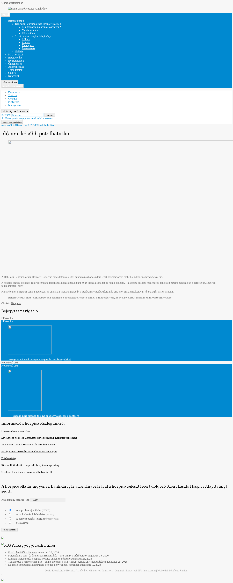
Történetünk (28, 33)
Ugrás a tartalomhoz (12, 2)
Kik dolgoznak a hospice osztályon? (41, 27)
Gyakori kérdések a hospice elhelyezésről (26, 471)
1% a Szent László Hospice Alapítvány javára (28, 444)
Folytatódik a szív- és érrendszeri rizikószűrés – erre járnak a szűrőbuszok (47, 555)
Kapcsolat (13, 75)
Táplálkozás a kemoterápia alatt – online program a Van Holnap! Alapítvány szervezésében (57, 561)
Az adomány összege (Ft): (15, 499)
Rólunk (26, 39)
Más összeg (22, 522)
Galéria (19, 51)
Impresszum (149, 570)
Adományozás (16, 66)
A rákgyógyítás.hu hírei (33, 545)
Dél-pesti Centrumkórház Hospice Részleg (38, 23)
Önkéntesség (15, 63)
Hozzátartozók (16, 60)
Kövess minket (10, 82)
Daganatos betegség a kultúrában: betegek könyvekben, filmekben (43, 564)
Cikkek (12, 72)
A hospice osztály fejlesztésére (37, 518)
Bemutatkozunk (16, 20)
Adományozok (9, 529)
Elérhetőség (8, 458)
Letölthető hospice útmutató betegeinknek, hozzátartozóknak (39, 437)
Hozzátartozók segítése (15, 430)
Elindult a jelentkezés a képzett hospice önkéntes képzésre (39, 558)
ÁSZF (137, 570)
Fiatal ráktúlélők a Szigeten (22, 552)
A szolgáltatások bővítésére (35, 514)
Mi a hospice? (15, 54)
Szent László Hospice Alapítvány (33, 36)
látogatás (16, 303)
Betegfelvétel (15, 57)
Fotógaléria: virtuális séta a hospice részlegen (29, 451)
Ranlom (184, 570)
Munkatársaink (30, 30)
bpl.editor (49, 125)
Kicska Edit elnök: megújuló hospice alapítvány (30, 465)
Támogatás (28, 45)
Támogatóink (15, 69)
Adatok (26, 42)
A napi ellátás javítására (33, 510)
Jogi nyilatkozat (123, 570)
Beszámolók (28, 48)
